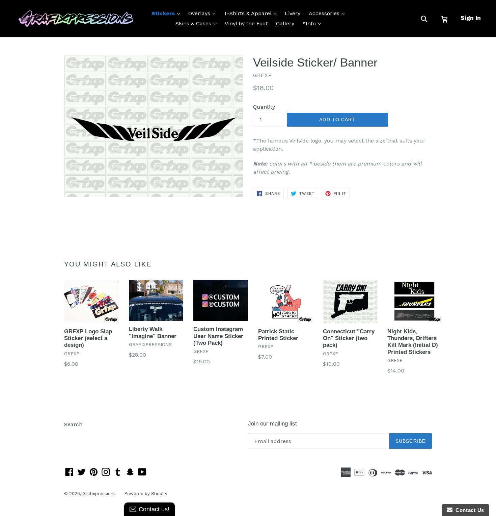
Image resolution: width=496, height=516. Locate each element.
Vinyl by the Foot (246, 23)
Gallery (285, 23)
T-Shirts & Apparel (252, 13)
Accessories (328, 13)
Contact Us (468, 510)
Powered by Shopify (145, 493)
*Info (313, 23)
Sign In (471, 17)
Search (73, 424)
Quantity (264, 107)
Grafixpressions (99, 493)
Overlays (203, 13)
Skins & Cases (197, 23)
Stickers (167, 13)
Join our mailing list (272, 423)
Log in (72, 434)
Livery (292, 13)
